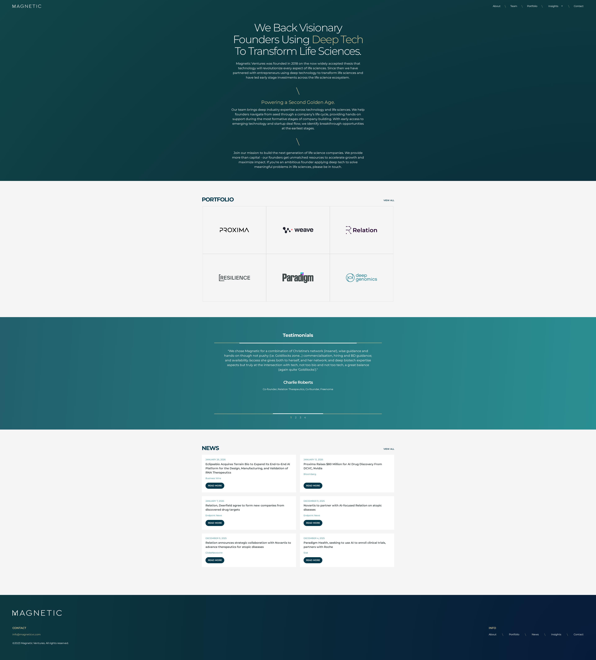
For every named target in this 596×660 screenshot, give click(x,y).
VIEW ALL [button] (389, 200)
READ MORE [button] (215, 485)
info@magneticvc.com (26, 634)
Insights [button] (553, 6)
